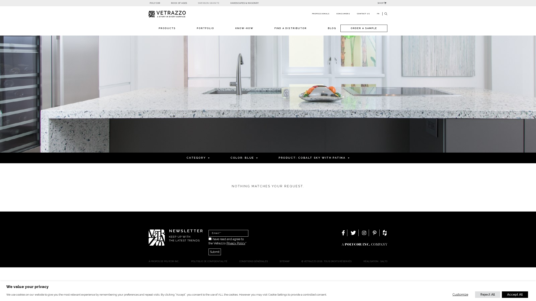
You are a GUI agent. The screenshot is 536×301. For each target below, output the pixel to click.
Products (167, 28)
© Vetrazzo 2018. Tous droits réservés (327, 261)
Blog (332, 28)
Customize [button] (460, 294)
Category (196, 157)
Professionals (321, 14)
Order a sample (364, 28)
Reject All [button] (487, 294)
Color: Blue (242, 157)
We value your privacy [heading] (27, 286)
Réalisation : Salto (375, 261)
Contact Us (363, 14)
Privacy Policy (236, 243)
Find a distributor (290, 28)
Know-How (244, 28)
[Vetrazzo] (177, 14)
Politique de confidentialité (209, 261)
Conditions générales (253, 261)
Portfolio (205, 28)
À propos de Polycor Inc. (164, 261)
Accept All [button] (515, 294)
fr (378, 14)
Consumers (343, 14)
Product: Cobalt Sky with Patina (312, 157)
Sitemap (285, 261)
